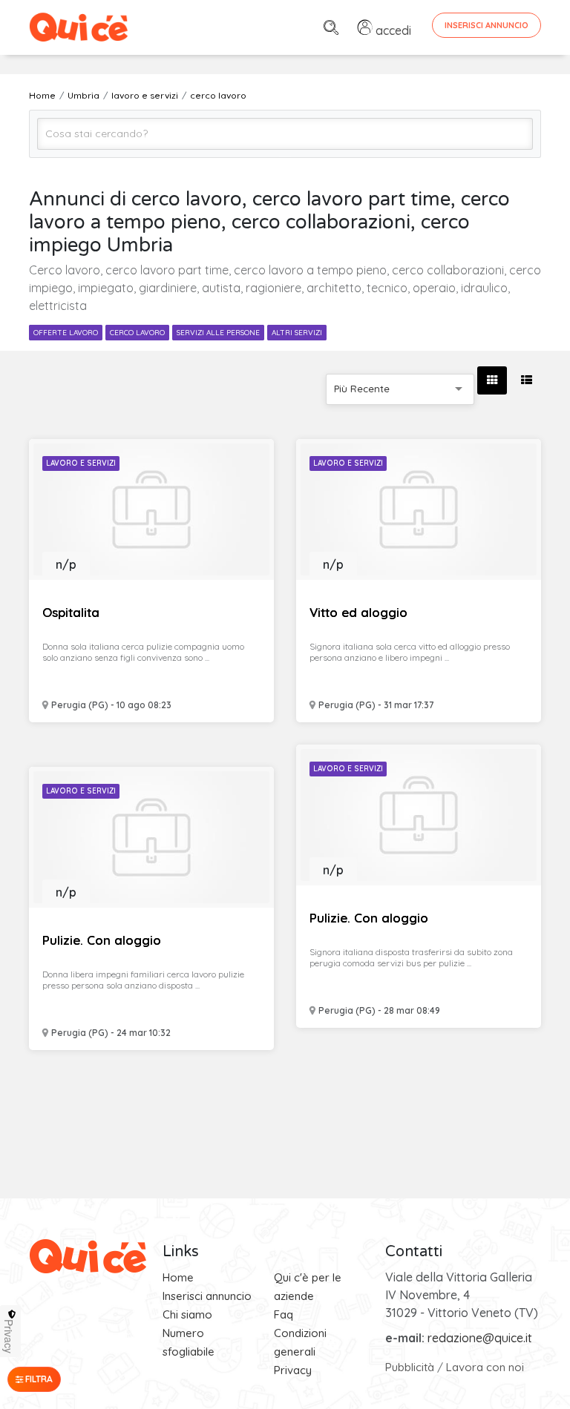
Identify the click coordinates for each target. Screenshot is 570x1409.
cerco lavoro (137, 332)
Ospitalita (70, 612)
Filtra (38, 1379)
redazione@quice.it (480, 1337)
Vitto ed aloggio (358, 612)
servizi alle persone (218, 332)
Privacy (293, 1370)
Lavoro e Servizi (81, 463)
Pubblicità (409, 1367)
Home (178, 1277)
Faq (283, 1314)
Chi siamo (187, 1314)
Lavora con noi (485, 1367)
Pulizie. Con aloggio (368, 917)
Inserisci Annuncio (486, 25)
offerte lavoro (65, 332)
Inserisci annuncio (207, 1296)
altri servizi (297, 332)
